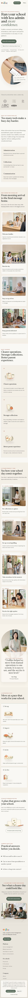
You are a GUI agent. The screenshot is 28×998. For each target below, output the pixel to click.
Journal (4, 978)
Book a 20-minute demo (9, 41)
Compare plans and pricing (14, 830)
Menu (24, 3)
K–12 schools (6, 964)
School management (8, 947)
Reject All (19, 991)
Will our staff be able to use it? (12, 856)
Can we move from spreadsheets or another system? (13, 863)
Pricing (4, 968)
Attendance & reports (8, 951)
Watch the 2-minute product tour (11, 46)
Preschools (5, 961)
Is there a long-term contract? (12, 869)
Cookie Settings (14, 994)
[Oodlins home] (4, 3)
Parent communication (8, 953)
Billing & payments (7, 949)
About (4, 976)
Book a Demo (17, 2)
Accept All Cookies (11, 991)
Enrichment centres (7, 966)
